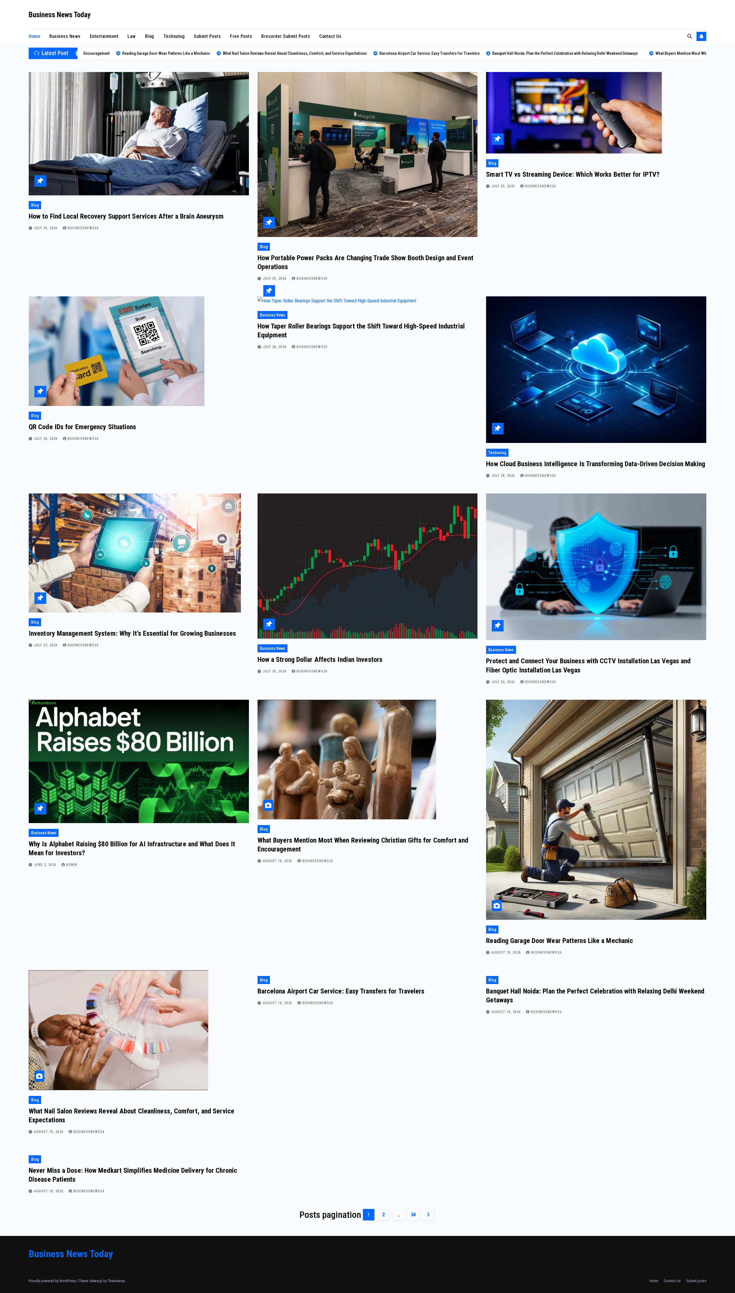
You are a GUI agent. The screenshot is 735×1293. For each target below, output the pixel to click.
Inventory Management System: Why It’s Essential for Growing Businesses (132, 633)
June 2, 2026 (45, 865)
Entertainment (104, 36)
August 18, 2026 (278, 861)
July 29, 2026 (46, 228)
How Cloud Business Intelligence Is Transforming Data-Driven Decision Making (595, 464)
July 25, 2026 (275, 671)
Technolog (174, 36)
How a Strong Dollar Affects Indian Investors (320, 660)
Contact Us (330, 36)
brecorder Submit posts (285, 36)
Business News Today (60, 15)
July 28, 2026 (46, 439)
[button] (689, 36)
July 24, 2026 (504, 682)
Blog (149, 36)
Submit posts (207, 36)
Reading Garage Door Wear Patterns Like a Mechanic (559, 941)
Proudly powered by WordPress (53, 1281)
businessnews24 (83, 228)
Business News (65, 36)
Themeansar (116, 1281)
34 (413, 1215)
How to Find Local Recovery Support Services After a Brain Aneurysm (126, 216)
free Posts (241, 36)
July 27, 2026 (46, 645)
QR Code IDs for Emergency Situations (82, 427)
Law (131, 36)
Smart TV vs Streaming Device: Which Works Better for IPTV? (572, 174)
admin (71, 865)
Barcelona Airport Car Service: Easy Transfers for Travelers (341, 991)
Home (34, 36)
